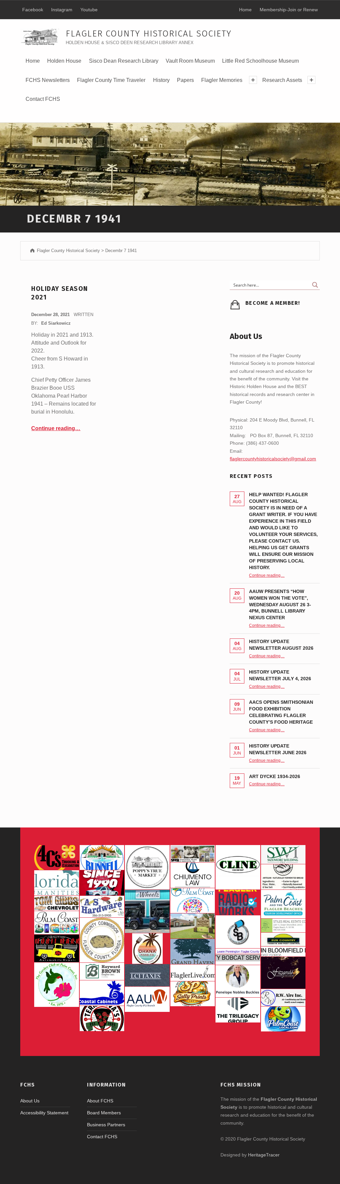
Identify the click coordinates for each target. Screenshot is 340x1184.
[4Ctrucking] (56, 857)
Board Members (104, 1112)
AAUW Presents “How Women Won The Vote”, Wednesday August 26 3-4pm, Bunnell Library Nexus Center (280, 605)
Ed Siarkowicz (56, 323)
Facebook (32, 9)
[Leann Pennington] (237, 951)
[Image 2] (147, 911)
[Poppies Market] (147, 867)
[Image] (56, 948)
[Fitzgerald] (283, 973)
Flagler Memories (221, 80)
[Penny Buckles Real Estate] (237, 981)
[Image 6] (102, 907)
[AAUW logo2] (147, 999)
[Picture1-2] (283, 854)
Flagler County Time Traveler (111, 80)
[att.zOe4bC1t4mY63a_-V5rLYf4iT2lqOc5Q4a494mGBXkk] (283, 876)
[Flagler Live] (192, 972)
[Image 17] (102, 882)
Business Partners (106, 1124)
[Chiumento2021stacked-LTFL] (192, 875)
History (161, 82)
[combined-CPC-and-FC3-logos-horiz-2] (192, 900)
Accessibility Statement (44, 1112)
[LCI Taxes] (147, 975)
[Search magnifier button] (315, 285)
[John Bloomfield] (283, 952)
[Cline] (237, 867)
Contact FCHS (43, 99)
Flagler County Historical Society (149, 34)
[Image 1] (283, 904)
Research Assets (282, 80)
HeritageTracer (264, 1154)
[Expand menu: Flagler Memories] (253, 80)
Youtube (89, 9)
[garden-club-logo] (56, 984)
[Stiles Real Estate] (283, 925)
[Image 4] (56, 922)
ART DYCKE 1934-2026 (274, 776)
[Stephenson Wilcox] (192, 853)
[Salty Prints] (192, 994)
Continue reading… (55, 428)
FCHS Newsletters (48, 80)
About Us (30, 1100)
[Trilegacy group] (237, 1010)
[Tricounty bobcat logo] (237, 959)
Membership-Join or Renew (289, 9)
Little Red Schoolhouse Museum (260, 61)
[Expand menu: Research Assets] (311, 80)
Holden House (64, 63)
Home (33, 61)
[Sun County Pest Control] (283, 939)
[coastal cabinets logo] (102, 993)
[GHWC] (192, 951)
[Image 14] (56, 882)
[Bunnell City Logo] (102, 857)
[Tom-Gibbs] (56, 903)
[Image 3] (102, 940)
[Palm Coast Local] (283, 1019)
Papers (185, 80)
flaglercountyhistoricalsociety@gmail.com (273, 458)
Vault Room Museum (190, 61)
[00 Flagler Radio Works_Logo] (237, 902)
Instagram (61, 9)
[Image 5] (237, 931)
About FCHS (100, 1100)
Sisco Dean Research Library (123, 63)
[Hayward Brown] (102, 971)
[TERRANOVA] (102, 1018)
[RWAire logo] (283, 997)
